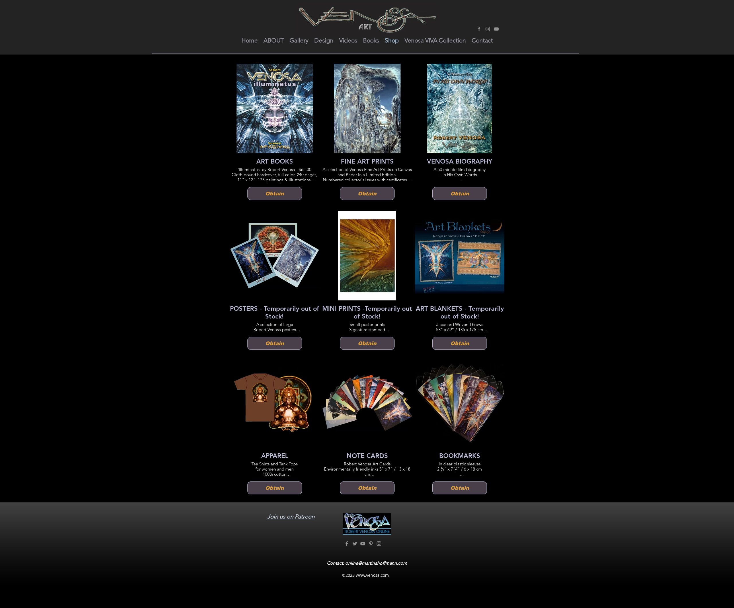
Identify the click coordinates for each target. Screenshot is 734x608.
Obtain (274, 194)
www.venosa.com (372, 575)
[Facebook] (479, 29)
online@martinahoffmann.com (376, 563)
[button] (274, 40)
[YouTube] (496, 29)
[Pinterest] (371, 544)
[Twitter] (355, 544)
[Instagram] (488, 29)
